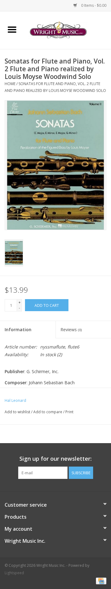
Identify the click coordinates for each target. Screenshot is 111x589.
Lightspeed (14, 572)
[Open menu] (12, 29)
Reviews (71, 329)
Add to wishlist (18, 411)
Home (10, 83)
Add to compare (48, 411)
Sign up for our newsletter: (55, 458)
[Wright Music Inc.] (67, 30)
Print (69, 411)
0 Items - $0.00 (93, 5)
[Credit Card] (100, 580)
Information (18, 329)
